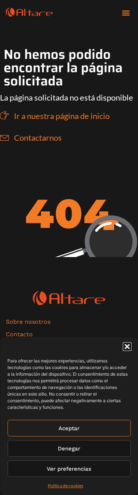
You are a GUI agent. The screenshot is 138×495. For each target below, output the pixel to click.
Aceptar (69, 428)
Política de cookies (65, 485)
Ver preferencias (69, 469)
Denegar (69, 448)
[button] (127, 346)
